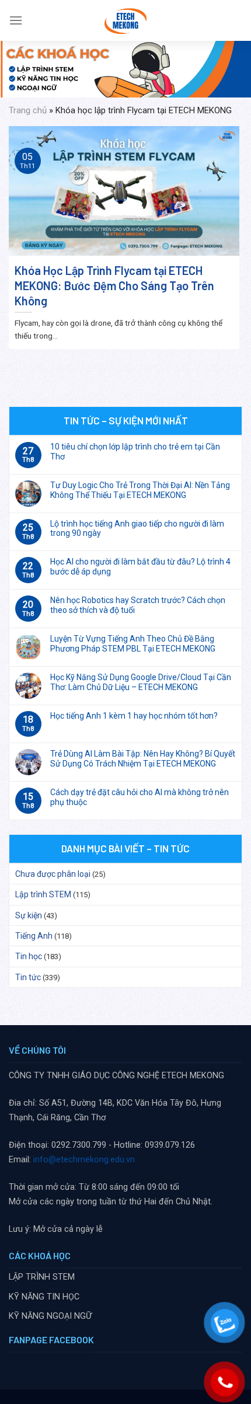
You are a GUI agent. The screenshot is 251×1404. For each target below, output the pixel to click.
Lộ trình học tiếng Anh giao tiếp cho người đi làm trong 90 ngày (137, 528)
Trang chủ (28, 110)
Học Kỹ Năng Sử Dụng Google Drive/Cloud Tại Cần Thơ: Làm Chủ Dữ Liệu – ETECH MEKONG (140, 682)
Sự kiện (28, 915)
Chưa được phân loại (52, 874)
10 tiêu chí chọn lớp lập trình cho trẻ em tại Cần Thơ (135, 451)
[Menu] (16, 20)
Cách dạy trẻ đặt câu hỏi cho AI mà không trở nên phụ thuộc (139, 797)
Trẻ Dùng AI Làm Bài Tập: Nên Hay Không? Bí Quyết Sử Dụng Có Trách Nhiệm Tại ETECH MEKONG (142, 758)
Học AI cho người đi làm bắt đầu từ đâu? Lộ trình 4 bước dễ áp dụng (140, 566)
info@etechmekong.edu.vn (84, 1160)
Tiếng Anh (34, 935)
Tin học (28, 956)
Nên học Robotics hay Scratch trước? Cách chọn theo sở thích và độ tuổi (137, 605)
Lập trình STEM (43, 894)
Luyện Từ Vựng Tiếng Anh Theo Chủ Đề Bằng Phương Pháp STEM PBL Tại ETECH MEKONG (132, 643)
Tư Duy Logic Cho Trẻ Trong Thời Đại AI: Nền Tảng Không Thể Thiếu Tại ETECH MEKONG (140, 490)
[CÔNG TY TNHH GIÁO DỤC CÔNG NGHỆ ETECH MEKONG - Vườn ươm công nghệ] (125, 20)
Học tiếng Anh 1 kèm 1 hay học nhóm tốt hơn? (134, 715)
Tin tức (28, 977)
